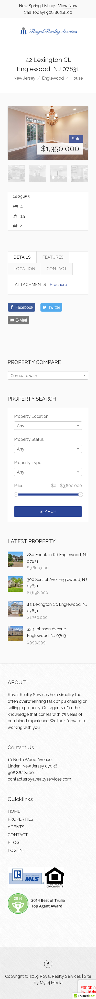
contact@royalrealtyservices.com (39, 779)
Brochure (58, 284)
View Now (67, 5)
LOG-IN (15, 850)
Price (48, 485)
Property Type (27, 462)
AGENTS (16, 827)
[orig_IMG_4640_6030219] (48, 133)
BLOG (13, 842)
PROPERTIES (20, 819)
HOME (14, 811)
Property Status (29, 439)
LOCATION (24, 268)
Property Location (31, 416)
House (76, 78)
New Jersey (24, 78)
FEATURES (52, 257)
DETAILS (22, 257)
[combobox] (48, 375)
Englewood (53, 78)
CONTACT (57, 268)
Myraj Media (51, 982)
